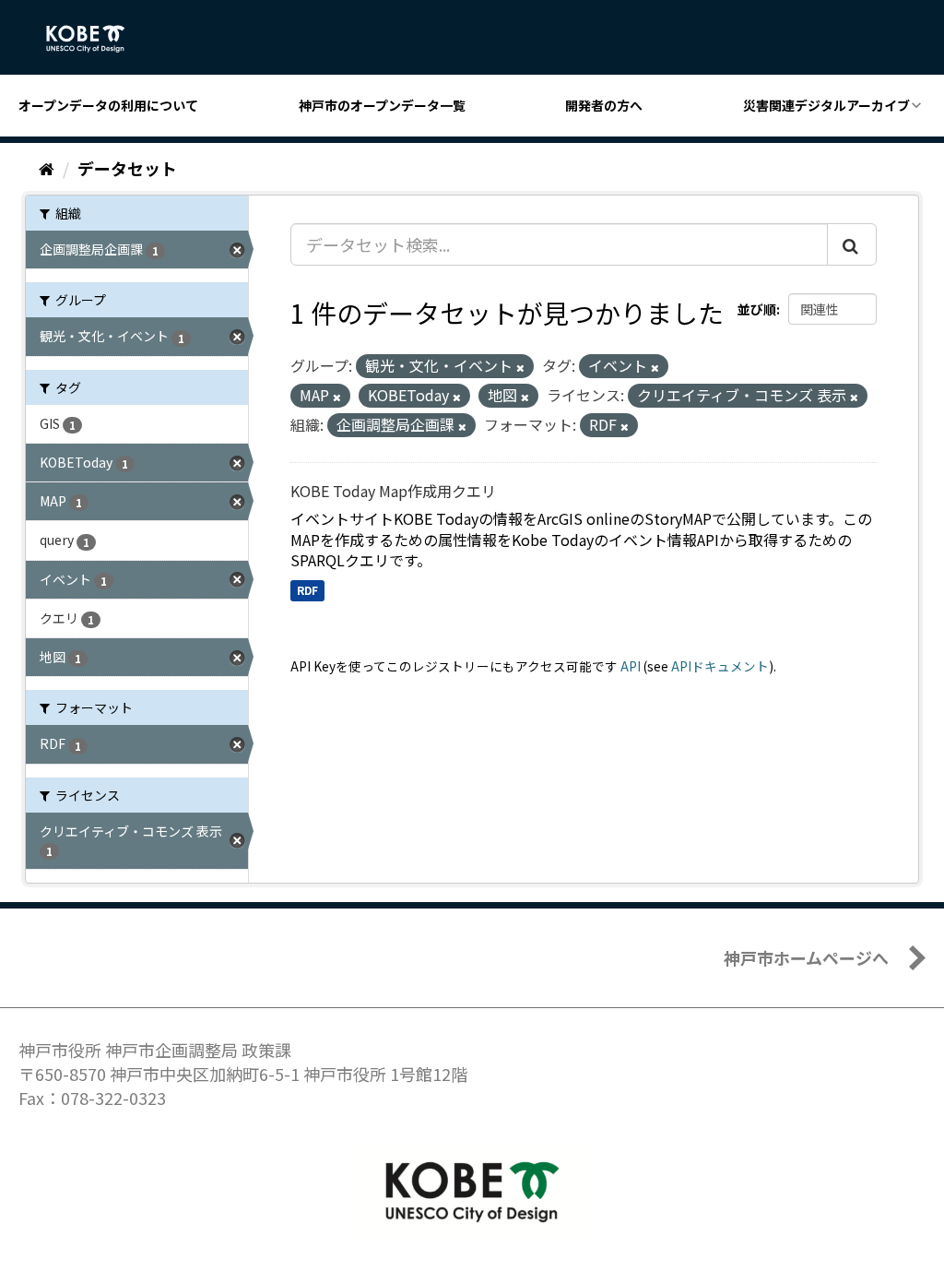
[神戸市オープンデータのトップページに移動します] (95, 39)
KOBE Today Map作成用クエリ (393, 491)
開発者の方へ (604, 105)
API (630, 666)
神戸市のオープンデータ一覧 (382, 105)
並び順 (757, 309)
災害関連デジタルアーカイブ (826, 105)
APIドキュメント (720, 666)
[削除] (520, 367)
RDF (307, 590)
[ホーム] (46, 168)
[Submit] (852, 244)
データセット (127, 168)
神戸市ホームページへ (806, 957)
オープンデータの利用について (108, 105)
